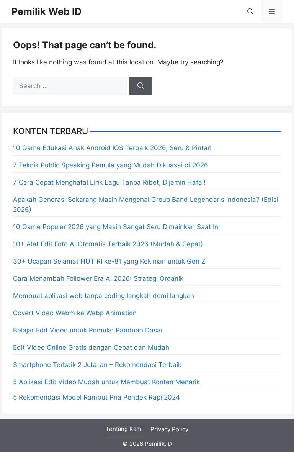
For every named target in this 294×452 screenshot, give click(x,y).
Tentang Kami (124, 428)
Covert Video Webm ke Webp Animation (75, 313)
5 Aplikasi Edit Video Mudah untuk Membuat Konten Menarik (106, 382)
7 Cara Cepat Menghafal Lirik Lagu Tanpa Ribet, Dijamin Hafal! (109, 182)
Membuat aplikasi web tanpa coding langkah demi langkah (103, 296)
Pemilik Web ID (46, 11)
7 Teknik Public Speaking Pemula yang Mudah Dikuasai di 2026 (110, 165)
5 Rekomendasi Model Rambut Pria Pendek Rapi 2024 (96, 397)
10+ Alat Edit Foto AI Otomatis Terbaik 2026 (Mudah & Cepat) (108, 244)
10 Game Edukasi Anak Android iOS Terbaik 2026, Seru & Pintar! (112, 148)
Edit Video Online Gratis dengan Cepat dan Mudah (91, 347)
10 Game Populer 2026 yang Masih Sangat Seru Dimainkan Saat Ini (116, 227)
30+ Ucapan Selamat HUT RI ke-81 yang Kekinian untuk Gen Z (109, 261)
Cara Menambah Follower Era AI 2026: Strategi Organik (98, 278)
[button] (250, 11)
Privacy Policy (169, 429)
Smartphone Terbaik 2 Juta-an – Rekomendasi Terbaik (97, 364)
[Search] (140, 86)
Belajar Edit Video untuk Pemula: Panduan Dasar (88, 330)
